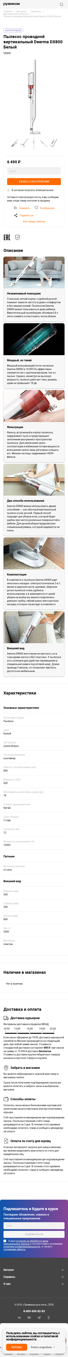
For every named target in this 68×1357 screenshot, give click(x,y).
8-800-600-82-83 (34, 1311)
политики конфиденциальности (21, 1246)
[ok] (49, 1317)
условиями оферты (14, 1249)
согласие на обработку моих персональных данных (25, 1242)
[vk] (19, 1317)
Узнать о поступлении (34, 181)
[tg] (39, 1317)
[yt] (29, 1317)
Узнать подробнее (41, 1347)
